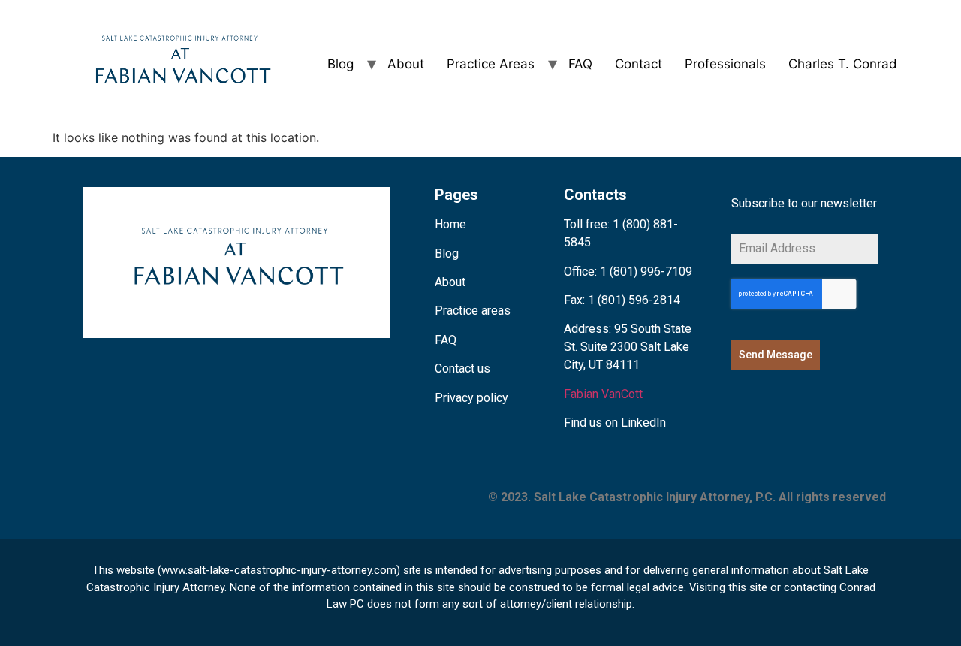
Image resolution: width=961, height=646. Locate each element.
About (405, 63)
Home (450, 224)
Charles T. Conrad (842, 63)
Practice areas (473, 310)
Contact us (462, 368)
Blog (340, 63)
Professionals (725, 63)
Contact (638, 63)
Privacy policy (471, 398)
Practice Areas (491, 63)
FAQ (580, 63)
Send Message (775, 355)
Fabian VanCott (603, 394)
